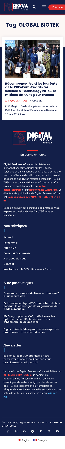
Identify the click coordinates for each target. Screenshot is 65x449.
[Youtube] (57, 431)
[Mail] (24, 431)
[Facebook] (8, 431)
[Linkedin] (16, 431)
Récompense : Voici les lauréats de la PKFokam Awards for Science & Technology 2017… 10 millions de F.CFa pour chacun (31, 89)
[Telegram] (32, 431)
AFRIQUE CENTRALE (16, 100)
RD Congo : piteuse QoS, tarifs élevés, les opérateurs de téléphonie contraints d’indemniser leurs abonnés (29, 319)
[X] (40, 431)
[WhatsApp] (49, 431)
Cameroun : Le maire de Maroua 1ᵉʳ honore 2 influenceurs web (31, 294)
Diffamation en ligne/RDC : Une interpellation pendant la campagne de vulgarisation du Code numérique (31, 306)
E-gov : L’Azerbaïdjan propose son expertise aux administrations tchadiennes (31, 330)
